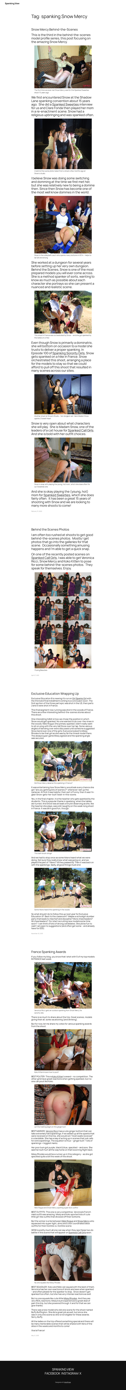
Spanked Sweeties (65, 104)
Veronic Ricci (52, 1131)
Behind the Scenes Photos (50, 529)
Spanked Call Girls (80, 430)
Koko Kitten (57, 1076)
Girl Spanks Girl (79, 698)
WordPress (67, 1382)
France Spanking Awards (48, 952)
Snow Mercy (84, 1221)
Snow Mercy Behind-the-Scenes (54, 29)
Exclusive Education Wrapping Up (55, 693)
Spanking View (12, 3)
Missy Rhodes (70, 1298)
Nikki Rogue (67, 1221)
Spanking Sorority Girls (68, 353)
